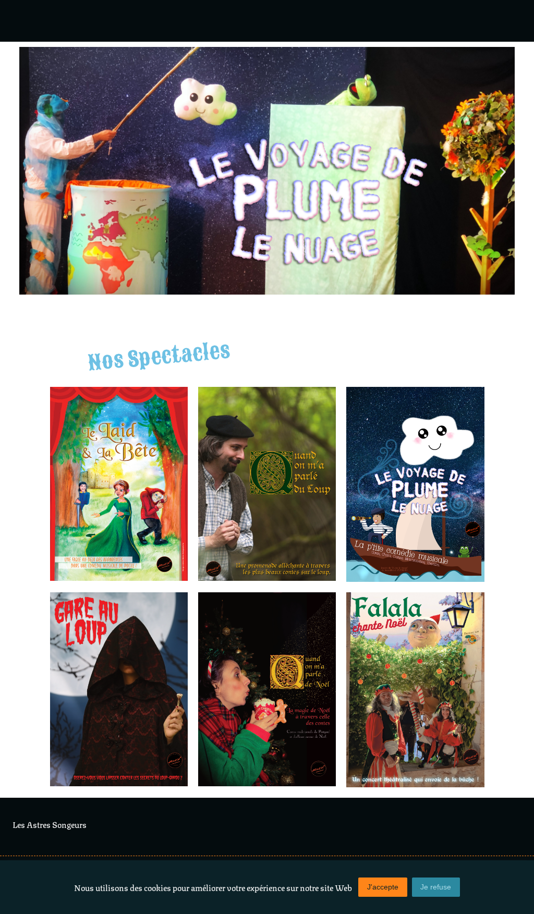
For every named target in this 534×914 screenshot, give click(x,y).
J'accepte (382, 887)
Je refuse (435, 887)
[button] (31, 172)
